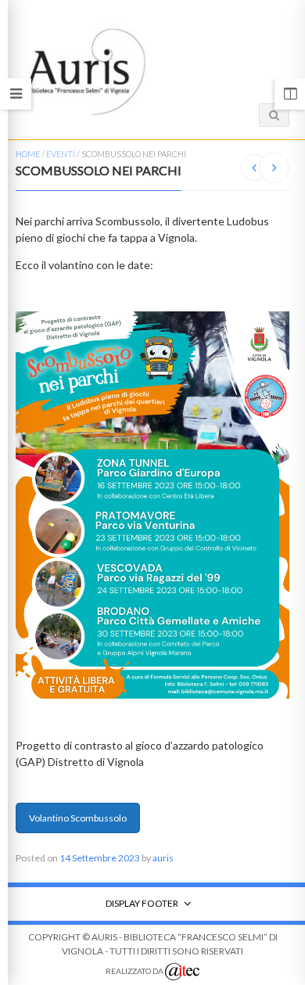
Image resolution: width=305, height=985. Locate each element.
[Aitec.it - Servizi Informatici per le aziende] (182, 971)
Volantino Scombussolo (78, 818)
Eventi (60, 154)
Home (28, 154)
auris (163, 858)
